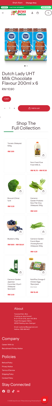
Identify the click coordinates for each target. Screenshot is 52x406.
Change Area (31, 3)
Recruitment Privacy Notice (12, 348)
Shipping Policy (7, 374)
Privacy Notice (7, 366)
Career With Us (8, 344)
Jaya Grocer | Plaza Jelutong (22, 401)
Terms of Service (8, 370)
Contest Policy (7, 378)
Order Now (45, 7)
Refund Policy (7, 363)
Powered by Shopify (38, 401)
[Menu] (3, 13)
